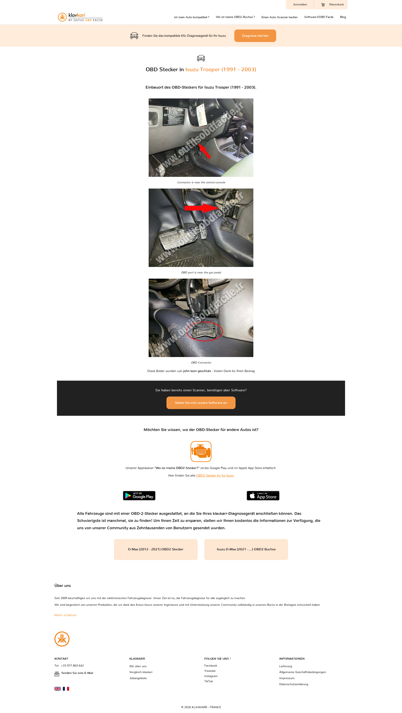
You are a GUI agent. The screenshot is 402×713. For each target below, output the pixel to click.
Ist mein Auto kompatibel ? (191, 17)
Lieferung (285, 666)
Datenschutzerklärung (293, 684)
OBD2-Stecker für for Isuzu (215, 475)
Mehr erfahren (65, 615)
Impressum (287, 678)
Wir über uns (138, 666)
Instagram (211, 676)
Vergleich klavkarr (141, 672)
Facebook (210, 665)
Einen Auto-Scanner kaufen (280, 17)
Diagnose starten (255, 35)
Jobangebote (138, 678)
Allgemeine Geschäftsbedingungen (302, 672)
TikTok (208, 681)
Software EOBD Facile (318, 17)
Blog (343, 17)
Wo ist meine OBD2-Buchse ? (235, 17)
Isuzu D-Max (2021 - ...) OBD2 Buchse (246, 549)
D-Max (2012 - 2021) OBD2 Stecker (155, 549)
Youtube (210, 671)
